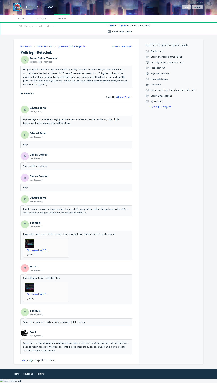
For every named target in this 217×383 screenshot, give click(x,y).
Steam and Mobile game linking (166, 56)
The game (156, 84)
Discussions (26, 46)
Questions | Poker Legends (71, 46)
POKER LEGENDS (45, 46)
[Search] (21, 26)
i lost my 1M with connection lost (167, 62)
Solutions (41, 18)
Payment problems (160, 73)
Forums (62, 18)
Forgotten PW (158, 67)
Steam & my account (161, 95)
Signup (122, 25)
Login (111, 25)
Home (21, 18)
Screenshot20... (37, 250)
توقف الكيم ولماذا (159, 78)
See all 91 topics (161, 107)
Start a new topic (122, 46)
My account (156, 101)
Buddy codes (157, 51)
